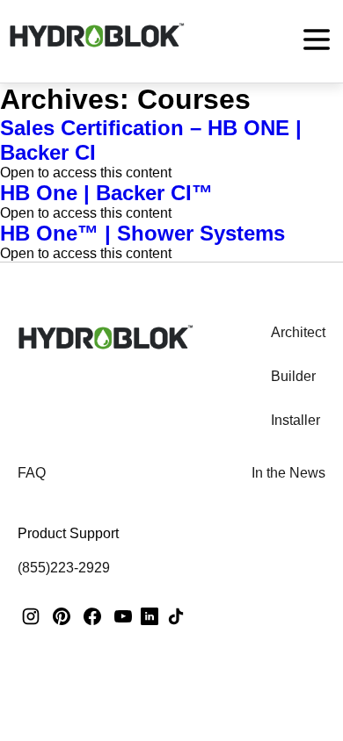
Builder (293, 376)
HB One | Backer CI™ (106, 193)
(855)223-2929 (64, 567)
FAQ (32, 472)
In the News (288, 472)
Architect (298, 332)
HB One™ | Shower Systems (142, 233)
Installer (295, 420)
